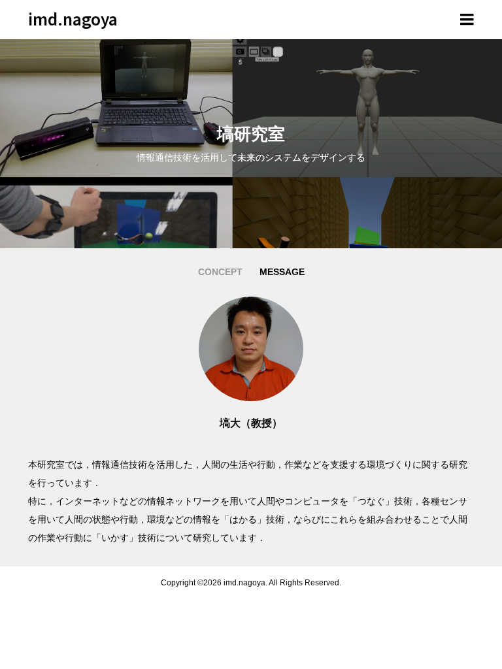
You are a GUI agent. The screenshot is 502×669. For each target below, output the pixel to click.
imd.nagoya (73, 18)
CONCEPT (220, 272)
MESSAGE (282, 272)
